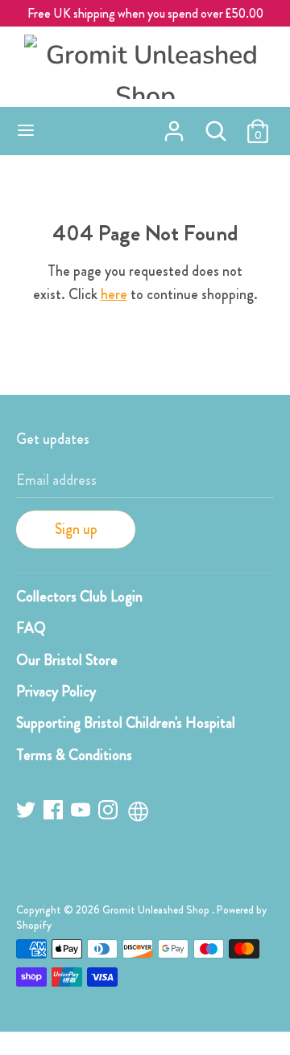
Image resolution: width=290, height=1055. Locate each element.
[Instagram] (109, 812)
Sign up (76, 529)
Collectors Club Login (79, 596)
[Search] (216, 126)
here (114, 294)
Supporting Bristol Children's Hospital (125, 722)
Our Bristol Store (67, 660)
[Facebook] (55, 812)
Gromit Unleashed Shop (157, 909)
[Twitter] (27, 812)
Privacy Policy (56, 691)
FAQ (31, 628)
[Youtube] (82, 812)
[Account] (174, 126)
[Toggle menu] (25, 131)
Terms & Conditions (74, 755)
